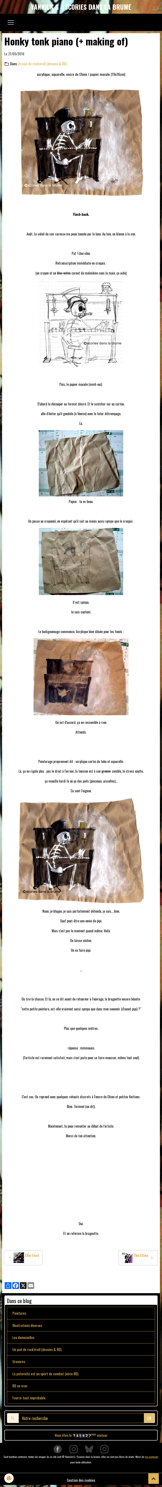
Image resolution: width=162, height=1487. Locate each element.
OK (149, 1418)
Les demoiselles (23, 1337)
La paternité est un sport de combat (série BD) (45, 1373)
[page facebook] (57, 1448)
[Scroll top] (153, 1478)
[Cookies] (9, 1478)
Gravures (18, 1361)
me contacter (151, 1456)
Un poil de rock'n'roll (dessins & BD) (42, 63)
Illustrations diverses (27, 1325)
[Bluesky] (89, 1448)
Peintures (19, 1313)
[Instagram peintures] (73, 1448)
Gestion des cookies (81, 1480)
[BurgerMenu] (10, 22)
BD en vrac (19, 1385)
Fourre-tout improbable (29, 1397)
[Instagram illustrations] (104, 1448)
